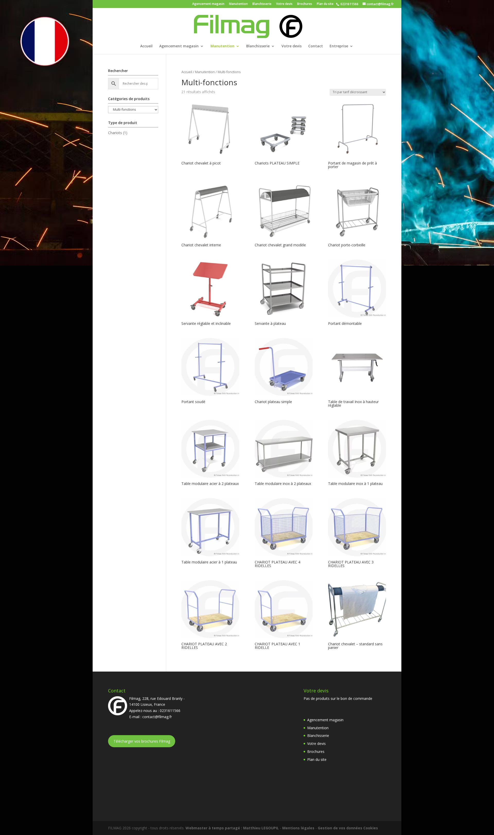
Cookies (370, 827)
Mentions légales (298, 827)
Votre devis (284, 4)
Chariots (115, 132)
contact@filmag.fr (157, 716)
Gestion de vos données (340, 827)
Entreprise (339, 46)
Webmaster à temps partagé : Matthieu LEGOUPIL (232, 827)
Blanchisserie (261, 4)
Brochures (304, 4)
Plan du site (325, 4)
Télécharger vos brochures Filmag (141, 741)
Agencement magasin (208, 4)
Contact (315, 46)
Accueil (146, 46)
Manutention (238, 4)
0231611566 (349, 4)
